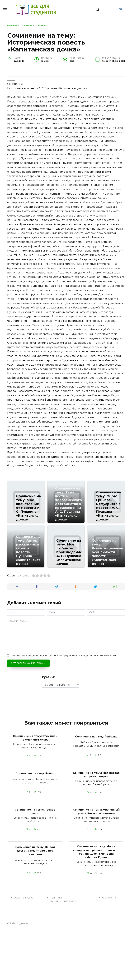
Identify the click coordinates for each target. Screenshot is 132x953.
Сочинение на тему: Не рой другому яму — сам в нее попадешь (35, 851)
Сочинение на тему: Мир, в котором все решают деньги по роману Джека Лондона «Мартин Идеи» (96, 852)
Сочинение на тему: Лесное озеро (35, 811)
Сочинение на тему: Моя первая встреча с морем (96, 774)
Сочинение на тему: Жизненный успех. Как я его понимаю (96, 811)
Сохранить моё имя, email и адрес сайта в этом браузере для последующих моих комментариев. (64, 655)
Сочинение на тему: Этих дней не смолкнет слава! (35, 737)
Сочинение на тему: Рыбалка (96, 736)
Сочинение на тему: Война (35, 773)
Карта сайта (109, 897)
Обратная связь (23, 897)
